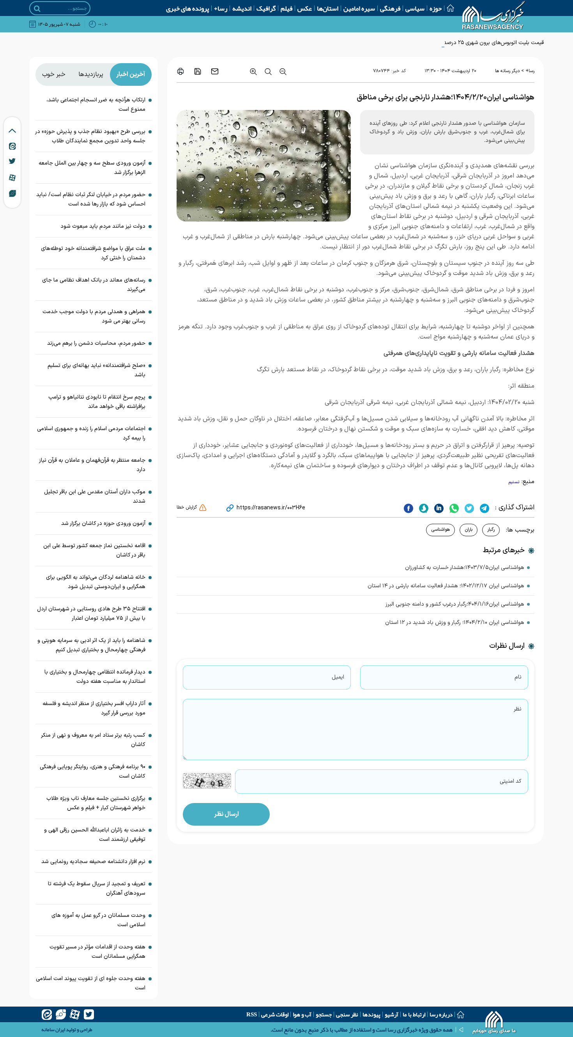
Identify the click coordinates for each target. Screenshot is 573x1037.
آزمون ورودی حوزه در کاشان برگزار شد (103, 523)
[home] (494, 1023)
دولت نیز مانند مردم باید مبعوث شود (102, 226)
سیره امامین (359, 8)
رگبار (491, 529)
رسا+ (220, 8)
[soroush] (422, 507)
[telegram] (483, 507)
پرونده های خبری (187, 8)
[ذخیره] (198, 71)
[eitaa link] (12, 146)
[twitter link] (12, 161)
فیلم (286, 8)
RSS (251, 1014)
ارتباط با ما (414, 1014)
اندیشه (241, 8)
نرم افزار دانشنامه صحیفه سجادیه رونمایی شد (93, 862)
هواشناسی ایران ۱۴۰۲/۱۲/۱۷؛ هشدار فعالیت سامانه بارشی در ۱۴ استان (446, 586)
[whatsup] (453, 507)
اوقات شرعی (274, 1014)
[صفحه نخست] (448, 8)
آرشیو (391, 1014)
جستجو (324, 1014)
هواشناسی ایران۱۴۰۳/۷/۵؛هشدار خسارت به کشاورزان (464, 568)
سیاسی (414, 8)
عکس (304, 8)
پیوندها (371, 1014)
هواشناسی (440, 529)
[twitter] (468, 507)
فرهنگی (390, 8)
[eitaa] (46, 1014)
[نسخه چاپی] (180, 71)
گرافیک (266, 8)
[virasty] (60, 1014)
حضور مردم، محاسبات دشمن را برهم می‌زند (96, 343)
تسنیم (514, 482)
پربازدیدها (90, 74)
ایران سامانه (53, 1030)
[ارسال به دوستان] (215, 71)
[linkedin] (438, 507)
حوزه (436, 8)
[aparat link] (12, 177)
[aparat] (74, 1014)
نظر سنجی (347, 1014)
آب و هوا (302, 1014)
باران (468, 529)
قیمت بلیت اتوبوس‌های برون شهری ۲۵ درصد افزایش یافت (478, 43)
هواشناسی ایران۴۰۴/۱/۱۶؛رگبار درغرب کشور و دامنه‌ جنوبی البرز (455, 604)
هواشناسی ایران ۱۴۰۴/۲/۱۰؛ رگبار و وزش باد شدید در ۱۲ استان (454, 623)
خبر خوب (53, 74)
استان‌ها (327, 8)
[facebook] (408, 507)
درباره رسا (441, 1014)
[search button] (37, 8)
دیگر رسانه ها (507, 70)
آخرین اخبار (130, 74)
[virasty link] (12, 193)
